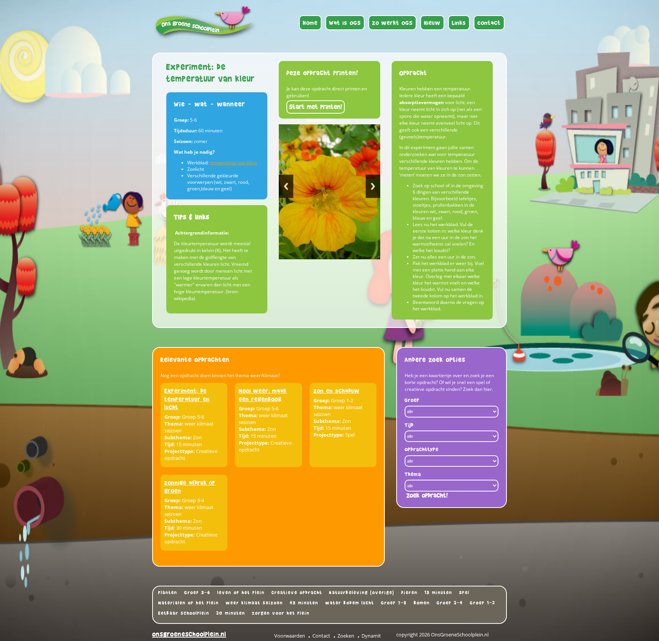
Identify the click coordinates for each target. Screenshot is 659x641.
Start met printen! (315, 107)
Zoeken (346, 635)
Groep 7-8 (394, 603)
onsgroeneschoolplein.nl (189, 634)
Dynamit (371, 635)
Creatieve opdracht (297, 592)
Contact (321, 635)
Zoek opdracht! (427, 496)
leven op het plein (241, 592)
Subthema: (178, 437)
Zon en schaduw (336, 390)
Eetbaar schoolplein (183, 613)
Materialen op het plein (188, 603)
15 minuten (438, 592)
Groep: (172, 416)
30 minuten (230, 613)
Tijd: (169, 444)
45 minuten (304, 603)
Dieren (409, 592)
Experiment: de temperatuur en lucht (187, 399)
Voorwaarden (289, 635)
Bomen (422, 603)
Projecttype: (179, 451)
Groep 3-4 (450, 603)
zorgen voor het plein (281, 613)
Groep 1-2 (482, 603)
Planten (167, 592)
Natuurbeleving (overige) (361, 592)
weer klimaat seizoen (254, 603)
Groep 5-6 (197, 592)
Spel (464, 592)
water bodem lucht (349, 603)
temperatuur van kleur (233, 162)
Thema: (173, 423)
